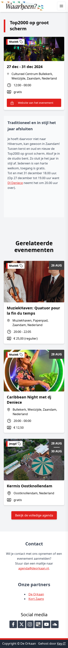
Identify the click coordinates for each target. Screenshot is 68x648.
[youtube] (46, 624)
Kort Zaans (36, 599)
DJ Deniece (15, 183)
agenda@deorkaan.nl (33, 568)
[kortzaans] (38, 624)
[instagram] (30, 624)
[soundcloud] (55, 624)
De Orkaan (36, 594)
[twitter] (21, 624)
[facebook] (13, 624)
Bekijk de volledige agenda (34, 515)
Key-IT (61, 643)
